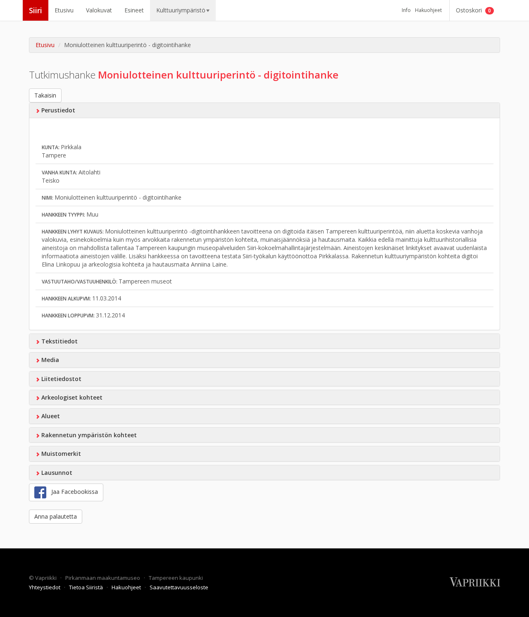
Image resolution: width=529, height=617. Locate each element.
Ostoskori (473, 10)
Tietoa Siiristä (86, 587)
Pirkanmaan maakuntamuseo (103, 577)
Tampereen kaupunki (176, 577)
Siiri (35, 10)
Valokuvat (99, 10)
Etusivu (64, 10)
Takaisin (45, 95)
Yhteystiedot (45, 587)
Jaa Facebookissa (72, 492)
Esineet (134, 10)
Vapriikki (46, 577)
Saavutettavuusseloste (179, 587)
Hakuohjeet (428, 10)
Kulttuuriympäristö (180, 10)
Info (406, 10)
